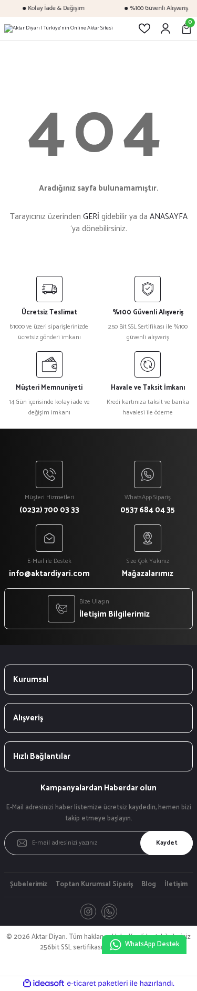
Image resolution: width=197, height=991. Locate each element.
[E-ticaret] (97, 983)
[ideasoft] (44, 983)
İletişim (176, 884)
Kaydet (167, 843)
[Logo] (58, 28)
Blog (148, 884)
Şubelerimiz (28, 884)
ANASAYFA (169, 216)
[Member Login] (165, 28)
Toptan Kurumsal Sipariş (94, 884)
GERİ (91, 216)
